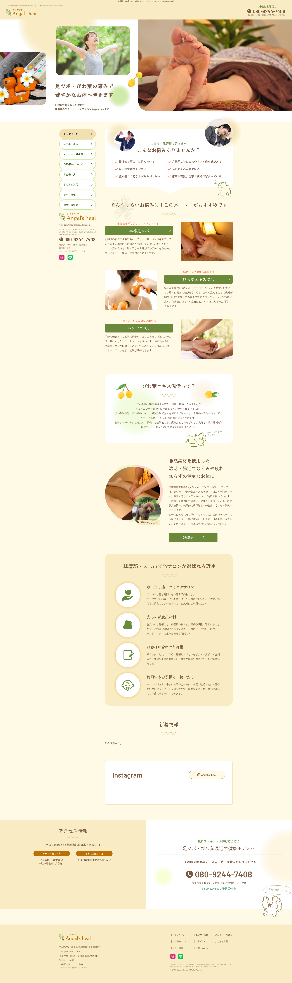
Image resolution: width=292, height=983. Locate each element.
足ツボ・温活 (70, 144)
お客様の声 (69, 174)
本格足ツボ (139, 230)
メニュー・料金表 (73, 154)
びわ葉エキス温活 (198, 279)
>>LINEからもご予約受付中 (219, 888)
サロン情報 (69, 194)
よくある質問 (70, 184)
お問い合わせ (70, 205)
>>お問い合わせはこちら (71, 964)
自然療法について (193, 537)
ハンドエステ (139, 328)
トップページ (70, 134)
